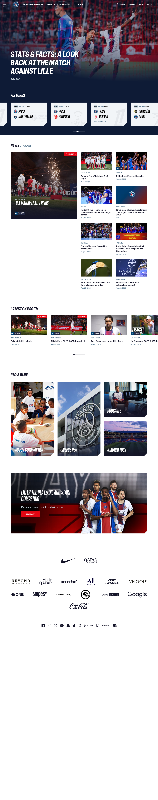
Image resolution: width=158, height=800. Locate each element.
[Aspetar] (63, 594)
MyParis (78, 4)
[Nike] (68, 560)
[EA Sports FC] (85, 594)
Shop (141, 4)
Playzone (64, 4)
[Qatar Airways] (90, 560)
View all (27, 146)
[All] (91, 581)
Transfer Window (33, 4)
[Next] (144, 114)
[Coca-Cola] (79, 606)
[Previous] (14, 114)
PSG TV (51, 4)
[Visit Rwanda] (112, 581)
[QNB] (17, 594)
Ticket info (99, 122)
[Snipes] (40, 594)
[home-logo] (16, 4)
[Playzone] (30, 514)
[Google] (137, 594)
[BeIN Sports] (110, 594)
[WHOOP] (137, 581)
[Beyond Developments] (20, 581)
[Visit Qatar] (45, 581)
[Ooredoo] (69, 581)
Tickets (132, 4)
